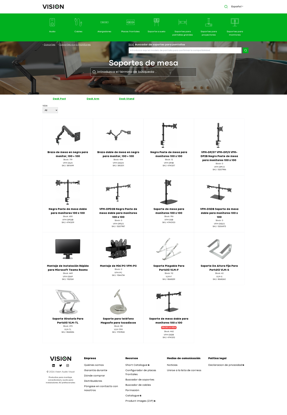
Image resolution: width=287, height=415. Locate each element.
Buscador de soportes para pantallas (160, 45)
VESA (45, 106)
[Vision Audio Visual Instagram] (67, 365)
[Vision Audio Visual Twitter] (60, 365)
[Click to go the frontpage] (53, 6)
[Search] (245, 50)
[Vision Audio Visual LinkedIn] (53, 365)
